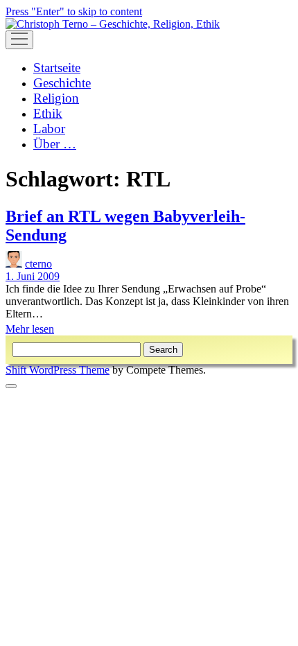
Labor (49, 128)
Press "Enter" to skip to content (74, 11)
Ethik (47, 113)
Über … (54, 144)
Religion (56, 98)
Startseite (56, 67)
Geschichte (62, 83)
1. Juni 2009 (33, 276)
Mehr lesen (30, 329)
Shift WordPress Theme (57, 370)
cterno (38, 264)
